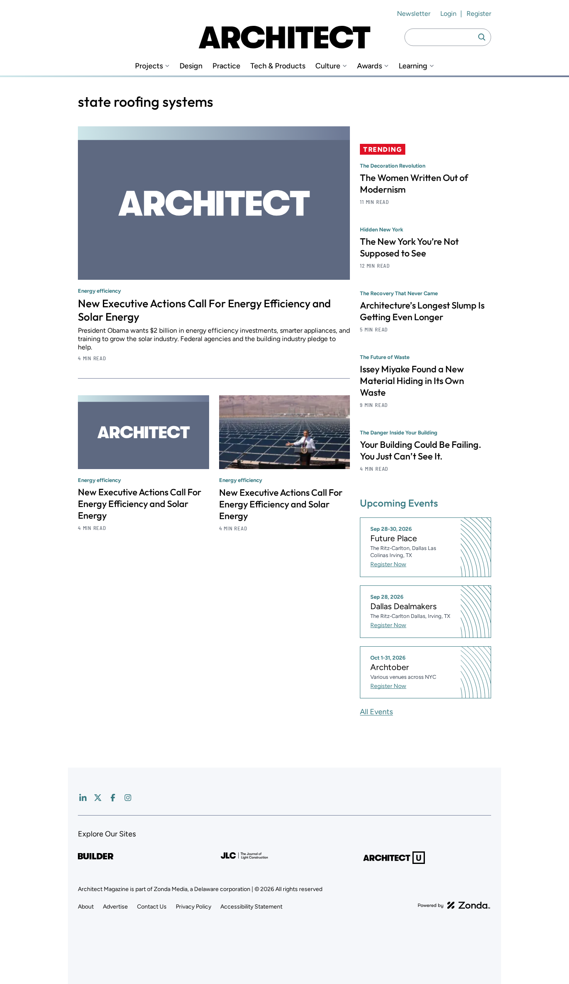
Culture (327, 66)
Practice (226, 66)
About (86, 906)
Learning (413, 66)
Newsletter (413, 14)
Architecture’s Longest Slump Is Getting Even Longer (422, 311)
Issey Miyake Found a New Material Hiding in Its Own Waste (412, 380)
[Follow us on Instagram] (128, 798)
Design (191, 66)
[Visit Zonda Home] (454, 905)
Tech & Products (277, 66)
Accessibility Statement (251, 906)
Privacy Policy (193, 906)
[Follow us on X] (98, 798)
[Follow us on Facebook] (113, 798)
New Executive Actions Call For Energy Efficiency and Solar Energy (204, 310)
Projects (149, 66)
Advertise (115, 906)
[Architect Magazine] (284, 37)
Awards (369, 66)
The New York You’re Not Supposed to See (409, 247)
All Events (376, 711)
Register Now (388, 564)
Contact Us (152, 906)
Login (448, 14)
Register (479, 14)
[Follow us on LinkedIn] (83, 798)
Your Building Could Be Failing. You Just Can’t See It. (420, 450)
